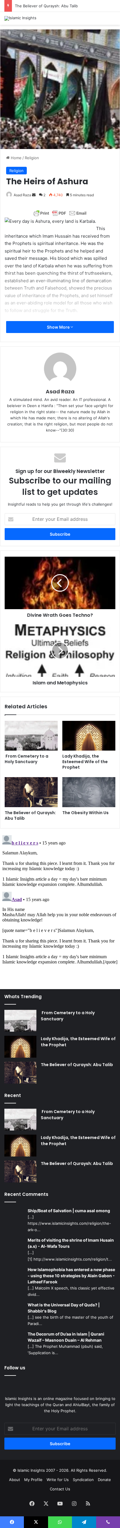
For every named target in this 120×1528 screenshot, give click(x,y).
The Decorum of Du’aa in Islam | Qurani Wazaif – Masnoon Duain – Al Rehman (66, 1337)
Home (16, 157)
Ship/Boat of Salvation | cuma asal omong (69, 1210)
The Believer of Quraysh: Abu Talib (46, 5)
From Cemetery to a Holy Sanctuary (26, 759)
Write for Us (58, 1479)
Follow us (14, 1368)
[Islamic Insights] (20, 18)
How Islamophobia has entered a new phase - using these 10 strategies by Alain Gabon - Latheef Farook (71, 1275)
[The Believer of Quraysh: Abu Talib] (31, 792)
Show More (58, 327)
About (14, 1479)
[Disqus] (60, 906)
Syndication (83, 1479)
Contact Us (60, 1489)
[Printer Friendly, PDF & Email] (60, 213)
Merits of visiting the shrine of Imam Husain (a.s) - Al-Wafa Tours (71, 1243)
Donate (104, 1479)
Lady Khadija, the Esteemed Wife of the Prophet (85, 761)
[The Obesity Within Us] (88, 792)
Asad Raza (22, 195)
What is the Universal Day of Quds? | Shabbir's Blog (64, 1307)
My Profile (33, 1479)
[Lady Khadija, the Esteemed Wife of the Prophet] (88, 736)
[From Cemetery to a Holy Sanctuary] (31, 736)
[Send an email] (34, 195)
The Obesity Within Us (85, 813)
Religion (32, 157)
